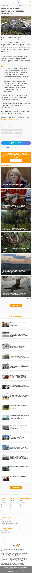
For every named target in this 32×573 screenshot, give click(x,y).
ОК (30, 5)
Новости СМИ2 (5, 148)
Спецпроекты (4, 513)
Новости (12, 500)
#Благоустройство (7, 133)
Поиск (11, 502)
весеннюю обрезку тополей (10, 119)
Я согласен (20, 571)
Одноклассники (24, 504)
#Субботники (18, 130)
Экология (3, 502)
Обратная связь (14, 506)
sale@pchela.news (5, 532)
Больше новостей (16, 305)
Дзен (21, 506)
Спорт (2, 506)
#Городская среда (7, 130)
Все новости (16, 487)
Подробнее (10, 571)
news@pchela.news (6, 521)
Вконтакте (22, 502)
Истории (3, 508)
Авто (2, 504)
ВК (28, 5)
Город (2, 500)
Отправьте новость (16, 160)
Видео (2, 511)
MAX (25, 5)
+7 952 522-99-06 (5, 519)
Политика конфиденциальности (9, 523)
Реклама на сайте (5, 534)
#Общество (18, 133)
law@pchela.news (19, 564)
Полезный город (14, 504)
